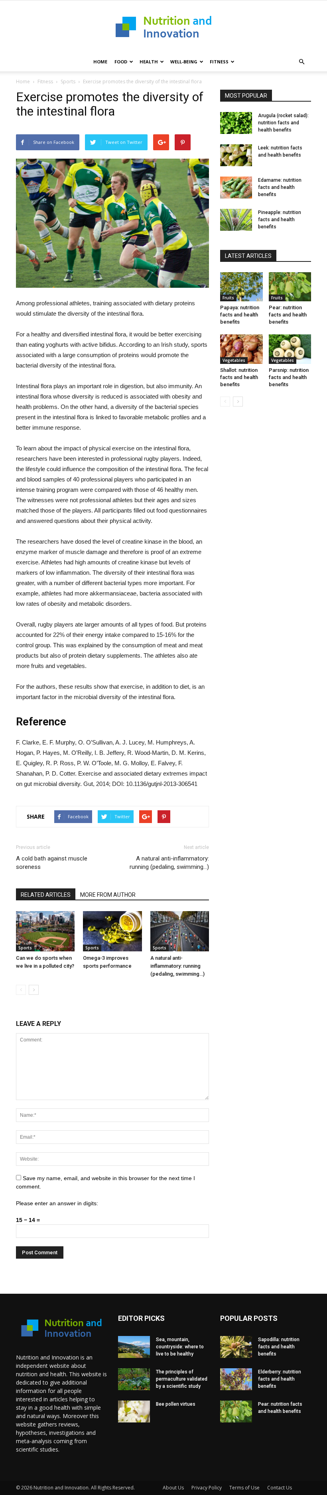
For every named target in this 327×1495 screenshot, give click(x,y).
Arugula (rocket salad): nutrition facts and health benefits (283, 123)
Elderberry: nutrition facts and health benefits (279, 1379)
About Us (173, 1487)
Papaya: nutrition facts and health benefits (239, 315)
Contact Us (279, 1487)
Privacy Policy (206, 1487)
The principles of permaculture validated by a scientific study (181, 1379)
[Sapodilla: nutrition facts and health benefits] (236, 1347)
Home (100, 62)
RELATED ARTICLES (46, 895)
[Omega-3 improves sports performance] (112, 931)
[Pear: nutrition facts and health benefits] (290, 286)
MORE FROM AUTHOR (108, 895)
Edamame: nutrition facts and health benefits (279, 187)
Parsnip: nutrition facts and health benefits (289, 377)
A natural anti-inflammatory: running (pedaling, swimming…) (169, 862)
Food (120, 62)
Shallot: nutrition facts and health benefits (239, 377)
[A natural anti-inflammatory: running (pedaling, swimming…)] (179, 931)
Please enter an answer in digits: (57, 1203)
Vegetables (234, 360)
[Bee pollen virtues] (134, 1411)
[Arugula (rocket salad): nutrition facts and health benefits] (236, 123)
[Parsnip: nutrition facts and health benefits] (290, 348)
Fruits (228, 298)
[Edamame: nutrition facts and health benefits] (236, 187)
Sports (68, 81)
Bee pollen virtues (175, 1404)
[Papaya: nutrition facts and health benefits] (241, 286)
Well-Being (183, 62)
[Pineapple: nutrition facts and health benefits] (236, 220)
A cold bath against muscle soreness (51, 862)
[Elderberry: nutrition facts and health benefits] (236, 1379)
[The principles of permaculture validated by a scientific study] (134, 1379)
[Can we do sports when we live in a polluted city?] (45, 931)
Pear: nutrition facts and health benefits (288, 315)
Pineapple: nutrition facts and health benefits (279, 220)
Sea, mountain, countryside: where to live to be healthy (180, 1347)
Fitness (219, 62)
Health (149, 62)
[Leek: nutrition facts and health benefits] (236, 155)
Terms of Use (244, 1487)
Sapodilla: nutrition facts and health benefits (278, 1347)
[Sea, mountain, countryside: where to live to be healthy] (134, 1347)
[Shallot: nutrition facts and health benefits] (241, 348)
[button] (301, 61)
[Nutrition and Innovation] (163, 27)
